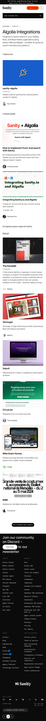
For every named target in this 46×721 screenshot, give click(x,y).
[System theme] (8, 716)
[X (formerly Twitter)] (29, 699)
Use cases (6, 610)
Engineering (7, 644)
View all (6, 233)
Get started (32, 8)
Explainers (28, 600)
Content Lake (8, 593)
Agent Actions (8, 603)
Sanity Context (9, 569)
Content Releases (9, 583)
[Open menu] (41, 8)
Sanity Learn (29, 569)
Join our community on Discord (18, 539)
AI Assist (6, 606)
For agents (28, 629)
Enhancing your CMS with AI (32, 611)
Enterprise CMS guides (33, 603)
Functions (6, 600)
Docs (26, 562)
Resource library (31, 596)
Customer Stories (9, 661)
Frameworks (28, 579)
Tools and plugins (31, 572)
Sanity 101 (28, 566)
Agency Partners (9, 664)
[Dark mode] (12, 716)
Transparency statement (33, 655)
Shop (4, 647)
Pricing (27, 626)
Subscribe (10, 547)
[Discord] (42, 699)
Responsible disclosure (33, 664)
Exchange (6, 26)
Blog (4, 640)
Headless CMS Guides (32, 606)
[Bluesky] (23, 699)
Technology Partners (11, 668)
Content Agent (8, 576)
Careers (6, 654)
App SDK (6, 590)
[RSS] (36, 699)
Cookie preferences (32, 671)
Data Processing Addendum (30, 645)
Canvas (5, 572)
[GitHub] (4, 699)
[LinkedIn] (16, 699)
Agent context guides (32, 615)
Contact (6, 637)
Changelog (6, 658)
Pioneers (27, 576)
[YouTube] (10, 699)
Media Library (8, 566)
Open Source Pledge (32, 667)
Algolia (15, 26)
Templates (28, 583)
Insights (6, 586)
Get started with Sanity (23, 525)
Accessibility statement (29, 651)
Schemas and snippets (32, 586)
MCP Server (7, 579)
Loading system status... (16, 710)
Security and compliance (29, 659)
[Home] (7, 8)
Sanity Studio (8, 562)
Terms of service (31, 640)
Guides (26, 590)
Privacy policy (30, 637)
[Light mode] (4, 716)
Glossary (27, 622)
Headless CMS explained (33, 593)
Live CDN (6, 596)
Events (5, 651)
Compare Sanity (30, 619)
